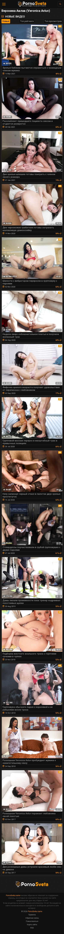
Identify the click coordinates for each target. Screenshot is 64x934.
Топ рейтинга (27, 21)
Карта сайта (32, 925)
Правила (32, 915)
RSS (32, 928)
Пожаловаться (32, 921)
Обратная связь (32, 918)
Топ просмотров (53, 21)
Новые (5, 21)
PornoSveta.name (13, 895)
